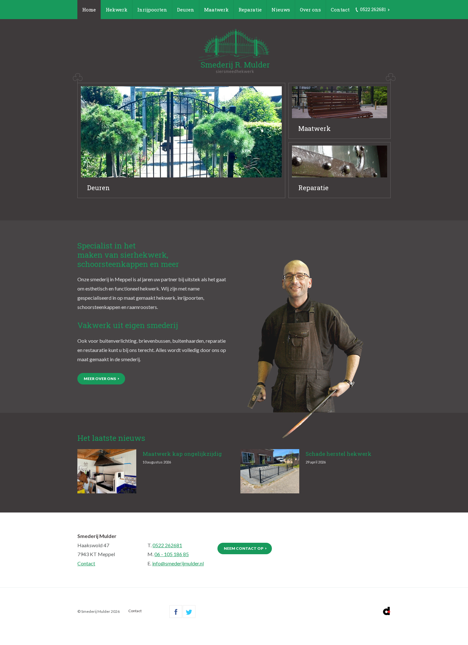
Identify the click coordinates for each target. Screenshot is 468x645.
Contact (340, 9)
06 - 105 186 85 (171, 554)
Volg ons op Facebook (175, 611)
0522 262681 (167, 545)
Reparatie (250, 9)
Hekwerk (116, 9)
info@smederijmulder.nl (178, 563)
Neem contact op (243, 548)
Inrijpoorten (152, 9)
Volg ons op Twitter (189, 611)
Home (89, 9)
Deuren (185, 9)
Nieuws (281, 9)
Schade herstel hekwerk (339, 453)
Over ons (310, 9)
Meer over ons (100, 378)
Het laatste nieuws (111, 438)
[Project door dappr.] (386, 611)
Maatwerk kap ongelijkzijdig (182, 453)
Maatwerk (216, 9)
